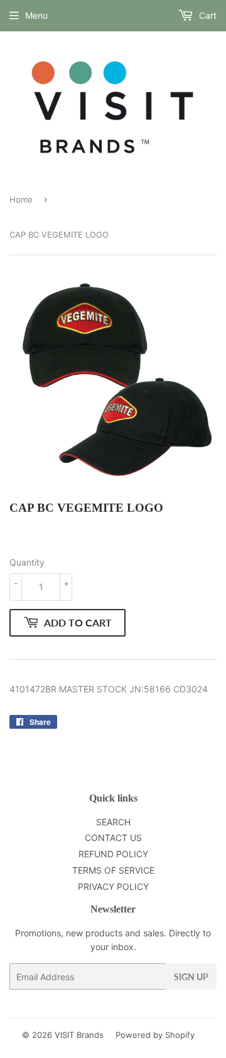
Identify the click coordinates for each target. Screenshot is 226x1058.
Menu (36, 15)
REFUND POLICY (113, 854)
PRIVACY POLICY (113, 886)
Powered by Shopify (155, 1035)
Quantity (27, 562)
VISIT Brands (79, 1035)
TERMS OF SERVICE (113, 870)
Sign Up (191, 976)
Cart (206, 15)
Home (21, 199)
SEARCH (113, 822)
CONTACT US (113, 837)
